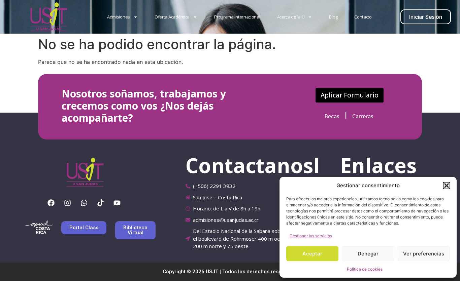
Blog (333, 17)
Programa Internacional (237, 17)
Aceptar (312, 253)
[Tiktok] (101, 203)
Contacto (363, 17)
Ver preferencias (423, 253)
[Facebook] (51, 203)
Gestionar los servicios (311, 235)
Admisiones (118, 17)
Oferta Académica (172, 17)
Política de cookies (365, 269)
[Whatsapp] (84, 203)
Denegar (368, 253)
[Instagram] (68, 203)
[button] (446, 185)
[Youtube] (117, 203)
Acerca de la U (291, 17)
